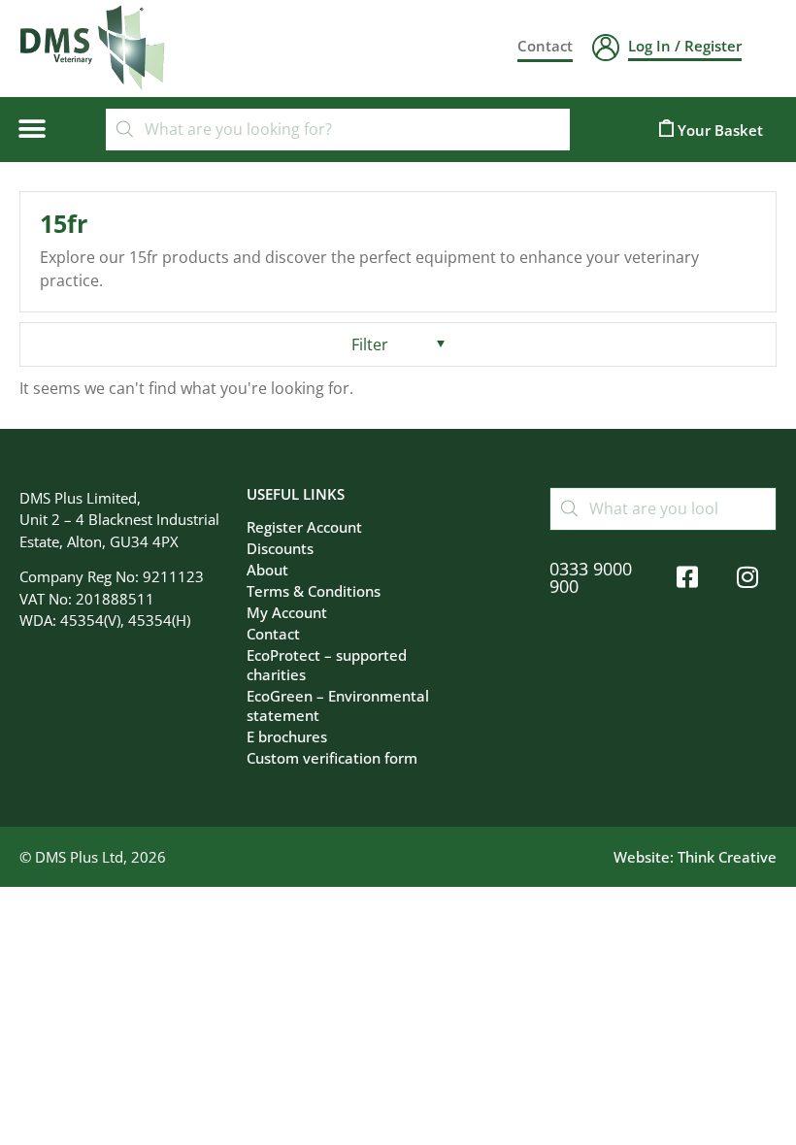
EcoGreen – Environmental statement (338, 705)
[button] (31, 129)
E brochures (287, 736)
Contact (273, 633)
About (267, 569)
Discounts (280, 548)
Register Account (304, 527)
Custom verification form (332, 758)
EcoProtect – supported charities (327, 664)
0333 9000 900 (590, 577)
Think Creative (727, 857)
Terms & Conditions (314, 591)
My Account (287, 612)
